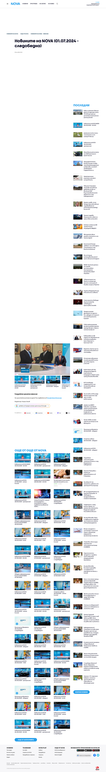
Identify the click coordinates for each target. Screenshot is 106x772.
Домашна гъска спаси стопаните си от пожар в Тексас (91, 134)
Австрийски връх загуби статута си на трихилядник (91, 236)
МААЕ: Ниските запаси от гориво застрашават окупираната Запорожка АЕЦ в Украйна (91, 269)
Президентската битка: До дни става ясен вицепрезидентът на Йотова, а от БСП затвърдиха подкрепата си (91, 166)
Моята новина (10, 754)
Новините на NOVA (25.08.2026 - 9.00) (60, 697)
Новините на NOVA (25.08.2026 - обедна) (41, 697)
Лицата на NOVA (27, 752)
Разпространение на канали (25, 763)
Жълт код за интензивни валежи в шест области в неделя (91, 257)
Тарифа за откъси (36, 763)
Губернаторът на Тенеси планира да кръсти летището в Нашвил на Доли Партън (91, 282)
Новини (25, 3)
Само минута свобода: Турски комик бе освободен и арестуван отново (91, 303)
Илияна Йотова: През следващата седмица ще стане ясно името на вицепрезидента (91, 520)
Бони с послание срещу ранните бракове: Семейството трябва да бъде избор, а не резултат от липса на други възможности (91, 583)
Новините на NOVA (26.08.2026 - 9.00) (40, 645)
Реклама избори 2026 (15, 763)
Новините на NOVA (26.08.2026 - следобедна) (40, 629)
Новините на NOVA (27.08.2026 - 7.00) (40, 592)
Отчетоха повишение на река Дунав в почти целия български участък (91, 361)
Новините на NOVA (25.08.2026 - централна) (23, 679)
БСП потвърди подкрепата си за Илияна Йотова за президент (89, 385)
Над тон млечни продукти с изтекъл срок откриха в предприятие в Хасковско (90, 556)
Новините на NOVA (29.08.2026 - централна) (42, 464)
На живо (51, 3)
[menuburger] (8, 3)
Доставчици (43, 763)
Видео (8, 757)
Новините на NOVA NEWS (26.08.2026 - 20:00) (42, 610)
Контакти (49, 763)
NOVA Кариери (58, 752)
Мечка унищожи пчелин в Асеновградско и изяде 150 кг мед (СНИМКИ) (91, 596)
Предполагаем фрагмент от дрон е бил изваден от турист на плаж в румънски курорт (91, 315)
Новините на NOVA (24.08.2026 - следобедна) (60, 732)
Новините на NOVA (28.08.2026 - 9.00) (60, 521)
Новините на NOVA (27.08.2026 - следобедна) (60, 558)
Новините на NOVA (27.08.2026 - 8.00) (20, 592)
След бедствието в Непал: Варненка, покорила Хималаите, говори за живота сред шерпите (91, 666)
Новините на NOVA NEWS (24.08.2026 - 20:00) (22, 731)
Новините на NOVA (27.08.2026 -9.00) (60, 574)
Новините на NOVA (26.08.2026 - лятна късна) (21, 611)
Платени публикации (11, 764)
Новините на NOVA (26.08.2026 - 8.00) (60, 645)
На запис (42, 3)
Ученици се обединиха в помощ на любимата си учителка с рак (91, 606)
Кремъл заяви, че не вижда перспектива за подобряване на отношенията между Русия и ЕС (91, 206)
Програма (33, 3)
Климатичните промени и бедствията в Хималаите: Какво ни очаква (91, 645)
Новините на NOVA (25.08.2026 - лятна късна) (40, 662)
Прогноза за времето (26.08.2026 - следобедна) (22, 629)
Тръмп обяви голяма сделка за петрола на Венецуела (91, 421)
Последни (9, 750)
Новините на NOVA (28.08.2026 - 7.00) (40, 539)
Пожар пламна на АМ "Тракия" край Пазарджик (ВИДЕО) (90, 226)
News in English (58, 754)
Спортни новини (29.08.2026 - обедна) (90, 439)
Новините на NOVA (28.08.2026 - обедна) (41, 521)
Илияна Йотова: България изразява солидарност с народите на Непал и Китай (90, 569)
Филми (40, 757)
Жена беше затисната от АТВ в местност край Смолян (91, 153)
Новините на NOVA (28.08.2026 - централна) (23, 500)
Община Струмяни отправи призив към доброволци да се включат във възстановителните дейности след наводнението (90, 191)
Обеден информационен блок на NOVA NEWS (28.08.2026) (22, 522)
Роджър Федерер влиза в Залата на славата (91, 291)
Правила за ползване (76, 763)
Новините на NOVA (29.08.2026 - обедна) (60, 464)
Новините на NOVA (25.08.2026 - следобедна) (40, 680)
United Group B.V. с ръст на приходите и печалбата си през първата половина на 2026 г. (41, 503)
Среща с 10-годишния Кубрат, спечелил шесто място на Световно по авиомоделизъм (91, 679)
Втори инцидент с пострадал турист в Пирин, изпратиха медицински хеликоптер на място (91, 532)
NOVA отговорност (60, 750)
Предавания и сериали (29, 754)
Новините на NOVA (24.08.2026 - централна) (42, 731)
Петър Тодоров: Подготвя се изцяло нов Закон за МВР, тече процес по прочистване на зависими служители (91, 618)
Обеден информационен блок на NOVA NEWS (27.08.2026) (22, 575)
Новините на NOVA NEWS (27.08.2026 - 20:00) (22, 557)
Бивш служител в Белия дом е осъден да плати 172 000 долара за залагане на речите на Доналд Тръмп (91, 114)
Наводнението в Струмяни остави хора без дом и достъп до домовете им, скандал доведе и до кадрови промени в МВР (91, 632)
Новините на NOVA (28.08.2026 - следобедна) (60, 501)
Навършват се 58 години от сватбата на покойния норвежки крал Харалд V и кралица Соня (91, 339)
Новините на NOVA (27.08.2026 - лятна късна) (21, 482)
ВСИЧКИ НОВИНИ (81, 692)
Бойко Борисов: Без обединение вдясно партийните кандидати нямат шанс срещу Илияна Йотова (91, 373)
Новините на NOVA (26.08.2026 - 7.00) (20, 661)
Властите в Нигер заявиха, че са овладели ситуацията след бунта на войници (91, 246)
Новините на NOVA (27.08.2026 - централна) (42, 557)
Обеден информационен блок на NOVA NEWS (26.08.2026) (61, 629)
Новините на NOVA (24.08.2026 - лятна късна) (60, 714)
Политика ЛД (68, 763)
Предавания (42, 752)
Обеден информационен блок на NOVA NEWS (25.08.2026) (61, 680)
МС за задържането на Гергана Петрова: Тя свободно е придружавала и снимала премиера (91, 495)
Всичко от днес (11, 752)
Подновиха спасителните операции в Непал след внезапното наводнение (91, 461)
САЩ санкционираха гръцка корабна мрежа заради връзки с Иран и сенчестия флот (91, 327)
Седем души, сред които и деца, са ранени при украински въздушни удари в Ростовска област (91, 508)
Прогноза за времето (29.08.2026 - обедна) (91, 430)
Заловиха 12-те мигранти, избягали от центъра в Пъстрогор (91, 483)
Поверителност (61, 763)
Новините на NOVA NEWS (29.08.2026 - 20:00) (22, 464)
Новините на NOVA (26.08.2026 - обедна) (21, 645)
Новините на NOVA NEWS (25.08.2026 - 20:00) (61, 661)
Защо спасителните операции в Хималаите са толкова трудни (91, 655)
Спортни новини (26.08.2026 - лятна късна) (60, 593)
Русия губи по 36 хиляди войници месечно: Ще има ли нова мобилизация (91, 396)
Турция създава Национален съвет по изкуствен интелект (91, 217)
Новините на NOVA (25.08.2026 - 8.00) (20, 713)
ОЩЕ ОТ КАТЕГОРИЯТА (26, 740)
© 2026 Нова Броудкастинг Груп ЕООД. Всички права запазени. (18, 768)
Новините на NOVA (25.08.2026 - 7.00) (40, 713)
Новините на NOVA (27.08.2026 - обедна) (40, 574)
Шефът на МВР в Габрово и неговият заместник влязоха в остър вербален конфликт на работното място (90, 409)
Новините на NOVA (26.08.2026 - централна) (62, 610)
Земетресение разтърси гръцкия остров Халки (90, 178)
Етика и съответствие (85, 763)
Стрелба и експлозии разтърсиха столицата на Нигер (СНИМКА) (91, 544)
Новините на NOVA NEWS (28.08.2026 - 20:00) (42, 481)
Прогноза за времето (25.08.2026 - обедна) (22, 697)
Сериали (41, 754)
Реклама (8, 763)
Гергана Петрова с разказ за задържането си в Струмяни (90, 473)
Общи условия (54, 763)
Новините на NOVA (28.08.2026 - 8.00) (20, 539)
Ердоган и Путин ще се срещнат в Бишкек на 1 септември (91, 350)
